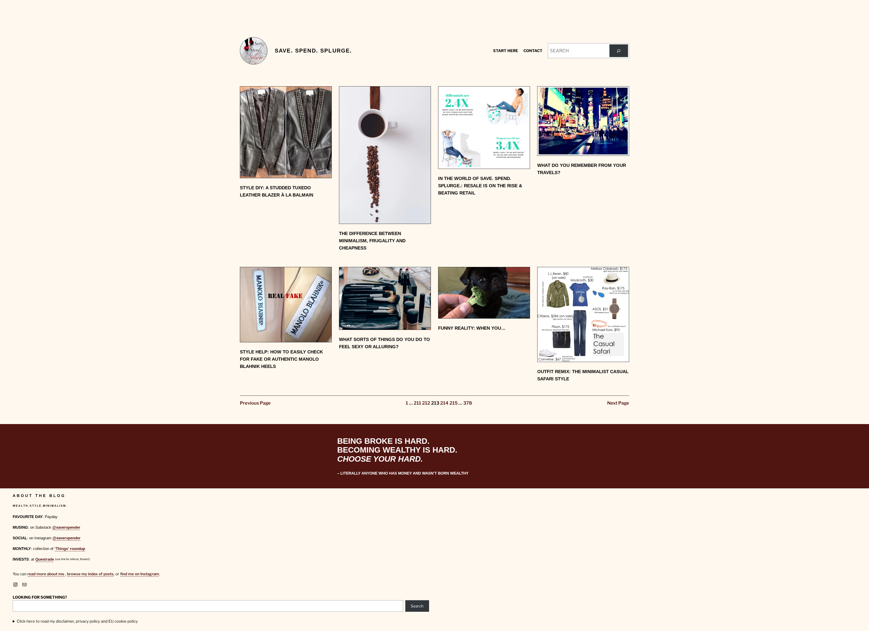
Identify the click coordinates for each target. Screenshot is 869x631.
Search (417, 606)
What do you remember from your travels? (581, 169)
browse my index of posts (90, 574)
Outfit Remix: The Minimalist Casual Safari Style (582, 375)
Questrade (44, 559)
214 (444, 403)
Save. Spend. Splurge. (313, 51)
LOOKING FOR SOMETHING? (40, 597)
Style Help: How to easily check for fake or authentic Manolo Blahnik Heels (281, 359)
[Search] (618, 50)
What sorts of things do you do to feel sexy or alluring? (384, 343)
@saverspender (66, 527)
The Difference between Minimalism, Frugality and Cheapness (372, 240)
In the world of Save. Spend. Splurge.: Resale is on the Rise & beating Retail (480, 185)
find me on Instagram (139, 574)
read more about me (46, 574)
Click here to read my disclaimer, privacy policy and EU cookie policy (77, 621)
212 (426, 403)
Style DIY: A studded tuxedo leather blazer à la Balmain (276, 191)
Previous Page (255, 403)
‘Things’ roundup (70, 549)
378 (467, 403)
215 (453, 403)
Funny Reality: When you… (472, 328)
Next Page (618, 403)
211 (417, 403)
